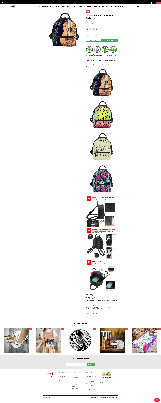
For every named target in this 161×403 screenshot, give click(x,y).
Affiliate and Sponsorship (93, 6)
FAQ (85, 6)
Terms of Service (75, 381)
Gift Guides (56, 6)
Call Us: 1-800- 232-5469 (14, 3)
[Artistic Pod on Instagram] (4, 3)
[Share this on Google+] (96, 313)
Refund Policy (74, 384)
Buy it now (110, 40)
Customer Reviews (75, 377)
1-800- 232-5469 (91, 383)
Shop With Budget (46, 6)
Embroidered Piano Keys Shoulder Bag (48, 340)
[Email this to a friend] (99, 313)
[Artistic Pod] (13, 6)
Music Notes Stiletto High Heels (16, 340)
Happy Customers (119, 6)
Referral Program (75, 388)
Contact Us (111, 6)
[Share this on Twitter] (87, 313)
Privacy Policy (74, 386)
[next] (82, 30)
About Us (69, 6)
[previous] (45, 30)
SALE (39, 6)
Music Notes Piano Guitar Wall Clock (80, 340)
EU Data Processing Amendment (78, 393)
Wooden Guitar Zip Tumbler (112, 340)
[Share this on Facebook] (90, 313)
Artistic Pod (48, 397)
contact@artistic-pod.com (90, 381)
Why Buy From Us (77, 6)
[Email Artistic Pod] (6, 3)
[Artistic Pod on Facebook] (2, 3)
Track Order (104, 6)
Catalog (63, 6)
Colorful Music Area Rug (145, 340)
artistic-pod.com (90, 389)
